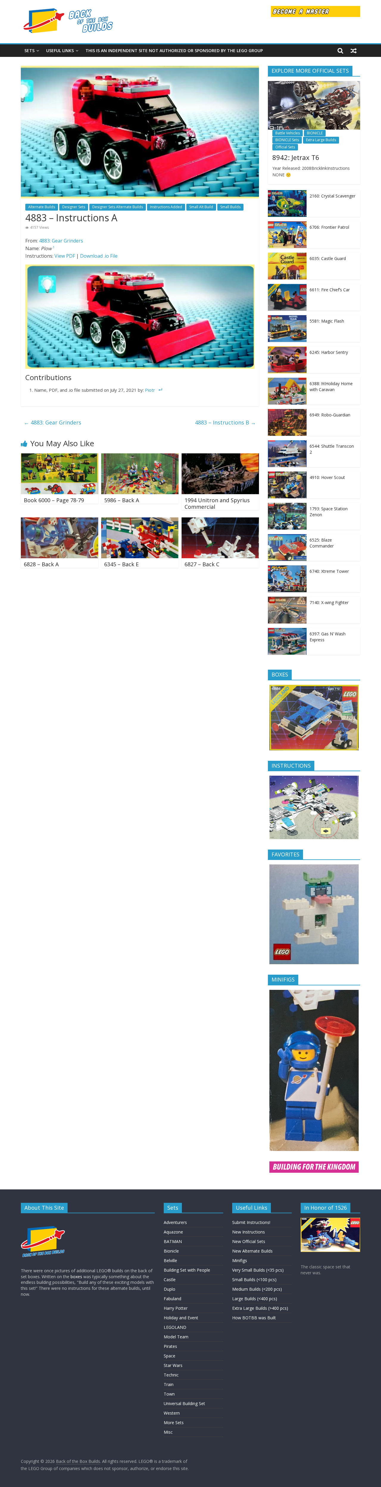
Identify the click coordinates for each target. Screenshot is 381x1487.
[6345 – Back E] (140, 521)
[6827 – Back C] (220, 521)
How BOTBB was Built (254, 1317)
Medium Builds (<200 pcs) (257, 1289)
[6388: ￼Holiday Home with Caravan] (287, 381)
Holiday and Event (181, 1317)
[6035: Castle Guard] (287, 256)
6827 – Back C (202, 564)
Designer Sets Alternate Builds (117, 206)
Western (172, 1413)
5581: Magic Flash (327, 321)
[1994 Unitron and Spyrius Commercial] (220, 457)
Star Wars (173, 1365)
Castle (170, 1279)
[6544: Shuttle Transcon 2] (287, 443)
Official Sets (285, 147)
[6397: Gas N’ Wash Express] (287, 631)
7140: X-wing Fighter (329, 602)
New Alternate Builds (252, 1251)
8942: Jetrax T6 (295, 157)
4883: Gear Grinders (61, 240)
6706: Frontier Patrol (329, 227)
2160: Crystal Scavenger (332, 196)
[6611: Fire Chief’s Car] (287, 287)
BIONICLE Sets (287, 139)
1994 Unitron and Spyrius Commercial (217, 503)
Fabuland (172, 1298)
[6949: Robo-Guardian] (287, 412)
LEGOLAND (175, 1327)
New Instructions (248, 1232)
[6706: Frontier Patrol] (287, 224)
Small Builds (230, 206)
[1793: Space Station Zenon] (287, 506)
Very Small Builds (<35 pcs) (258, 1270)
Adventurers (175, 1222)
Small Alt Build (201, 206)
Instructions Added (166, 206)
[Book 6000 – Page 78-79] (59, 457)
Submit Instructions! (251, 1222)
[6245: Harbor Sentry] (287, 349)
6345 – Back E (121, 564)
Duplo (169, 1289)
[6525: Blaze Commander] (287, 537)
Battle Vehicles (287, 133)
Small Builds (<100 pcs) (254, 1279)
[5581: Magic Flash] (287, 318)
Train (169, 1384)
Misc (168, 1432)
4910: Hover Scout (327, 477)
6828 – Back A (41, 564)
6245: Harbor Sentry (329, 352)
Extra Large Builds (321, 139)
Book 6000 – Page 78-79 (54, 500)
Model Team (176, 1337)
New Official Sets (248, 1241)
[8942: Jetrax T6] (314, 84)
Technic (171, 1375)
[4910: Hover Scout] (287, 474)
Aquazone (173, 1232)
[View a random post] (353, 50)
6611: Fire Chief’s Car (330, 290)
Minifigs (239, 1260)
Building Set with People (187, 1270)
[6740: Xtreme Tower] (287, 568)
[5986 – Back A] (140, 457)
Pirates (170, 1346)
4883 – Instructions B (225, 422)
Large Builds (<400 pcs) (254, 1298)
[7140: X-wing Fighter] (287, 600)
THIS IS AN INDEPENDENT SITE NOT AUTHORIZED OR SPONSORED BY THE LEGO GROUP (174, 50)
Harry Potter (176, 1308)
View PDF (64, 256)
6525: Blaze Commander (322, 543)
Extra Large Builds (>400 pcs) (260, 1308)
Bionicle (171, 1251)
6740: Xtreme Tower (329, 571)
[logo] (43, 1220)
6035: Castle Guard (328, 258)
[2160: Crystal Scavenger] (287, 193)
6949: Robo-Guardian (330, 415)
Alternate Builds (41, 206)
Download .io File (99, 256)
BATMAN (173, 1241)
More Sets (174, 1422)
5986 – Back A (121, 500)
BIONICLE (315, 133)
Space (169, 1356)
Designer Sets (73, 206)
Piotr (150, 390)
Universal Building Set (184, 1403)
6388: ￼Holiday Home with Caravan (331, 386)
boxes (76, 1276)
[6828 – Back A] (59, 521)
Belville (170, 1260)
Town (169, 1394)
